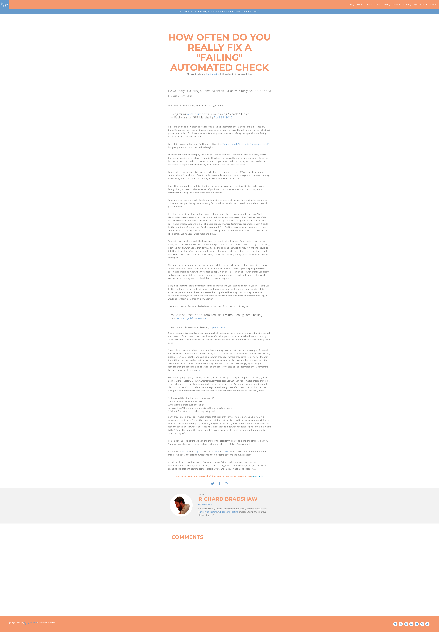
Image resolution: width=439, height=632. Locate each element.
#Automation (199, 318)
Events (360, 5)
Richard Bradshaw (30, 622)
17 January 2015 (217, 327)
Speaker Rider (420, 5)
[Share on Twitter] (212, 483)
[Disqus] (219, 570)
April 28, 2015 (223, 117)
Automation (213, 74)
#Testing (183, 318)
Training (386, 5)
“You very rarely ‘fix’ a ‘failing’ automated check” (245, 144)
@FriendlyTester (205, 504)
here (200, 370)
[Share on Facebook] (220, 483)
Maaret (185, 451)
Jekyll (27, 624)
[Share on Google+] (226, 483)
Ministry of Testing (207, 511)
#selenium (194, 114)
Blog (352, 5)
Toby (195, 451)
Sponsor (433, 5)
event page (257, 476)
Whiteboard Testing (402, 5)
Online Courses (373, 5)
